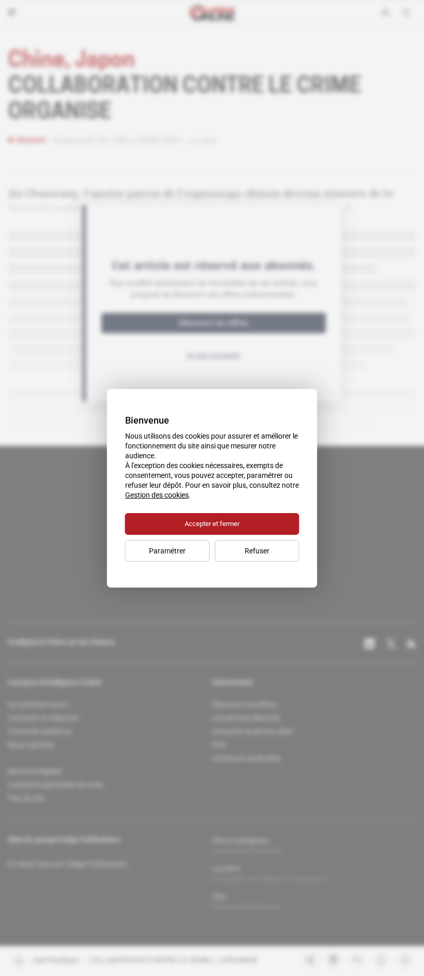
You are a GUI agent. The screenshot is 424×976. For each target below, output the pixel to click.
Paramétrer (167, 551)
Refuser (257, 551)
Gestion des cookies (157, 495)
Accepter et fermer (212, 524)
